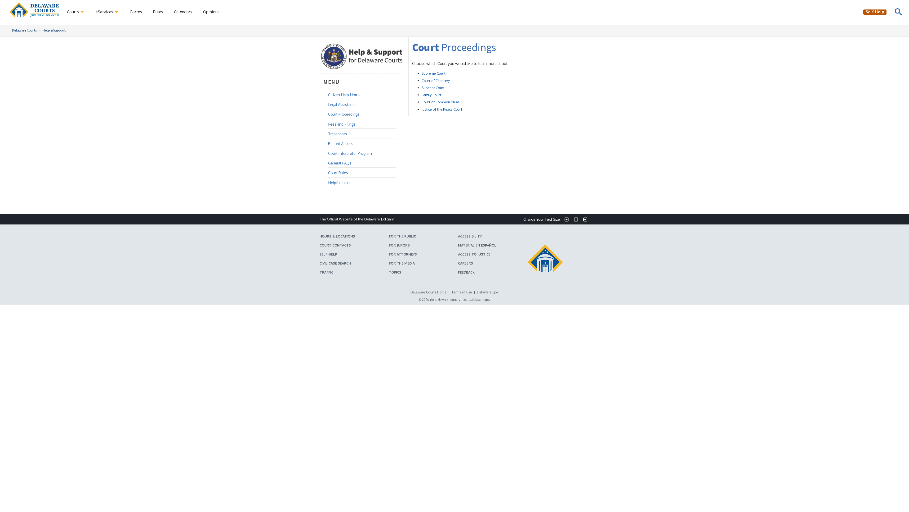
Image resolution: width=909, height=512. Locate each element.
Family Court (431, 95)
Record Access (340, 143)
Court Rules (338, 172)
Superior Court (433, 88)
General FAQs (340, 163)
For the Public (402, 236)
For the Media (402, 263)
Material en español (477, 245)
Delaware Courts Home (428, 292)
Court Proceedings (344, 114)
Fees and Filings (342, 124)
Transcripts (337, 134)
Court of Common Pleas (440, 102)
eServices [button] (105, 11)
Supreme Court (434, 73)
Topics (395, 272)
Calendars (183, 11)
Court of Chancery (436, 80)
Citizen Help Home (344, 94)
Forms (136, 11)
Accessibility (470, 236)
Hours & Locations (337, 236)
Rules (158, 11)
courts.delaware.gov (476, 300)
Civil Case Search (335, 263)
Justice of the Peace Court (442, 109)
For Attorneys (403, 254)
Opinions (211, 11)
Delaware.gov (488, 292)
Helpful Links (339, 182)
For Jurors (399, 245)
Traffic (326, 272)
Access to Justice (474, 254)
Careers (465, 263)
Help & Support (54, 30)
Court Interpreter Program (350, 153)
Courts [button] (73, 11)
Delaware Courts (24, 30)
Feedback (466, 272)
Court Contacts (335, 245)
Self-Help (328, 254)
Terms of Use (461, 292)
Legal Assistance (342, 104)
